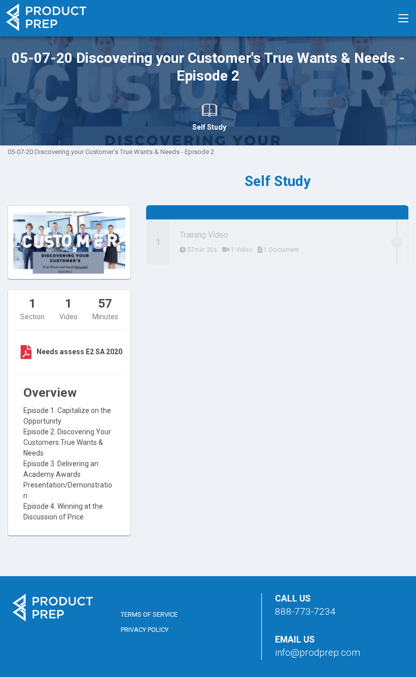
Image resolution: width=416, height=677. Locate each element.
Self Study (209, 127)
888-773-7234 (305, 611)
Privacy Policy (144, 629)
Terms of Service (149, 614)
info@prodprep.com (317, 652)
